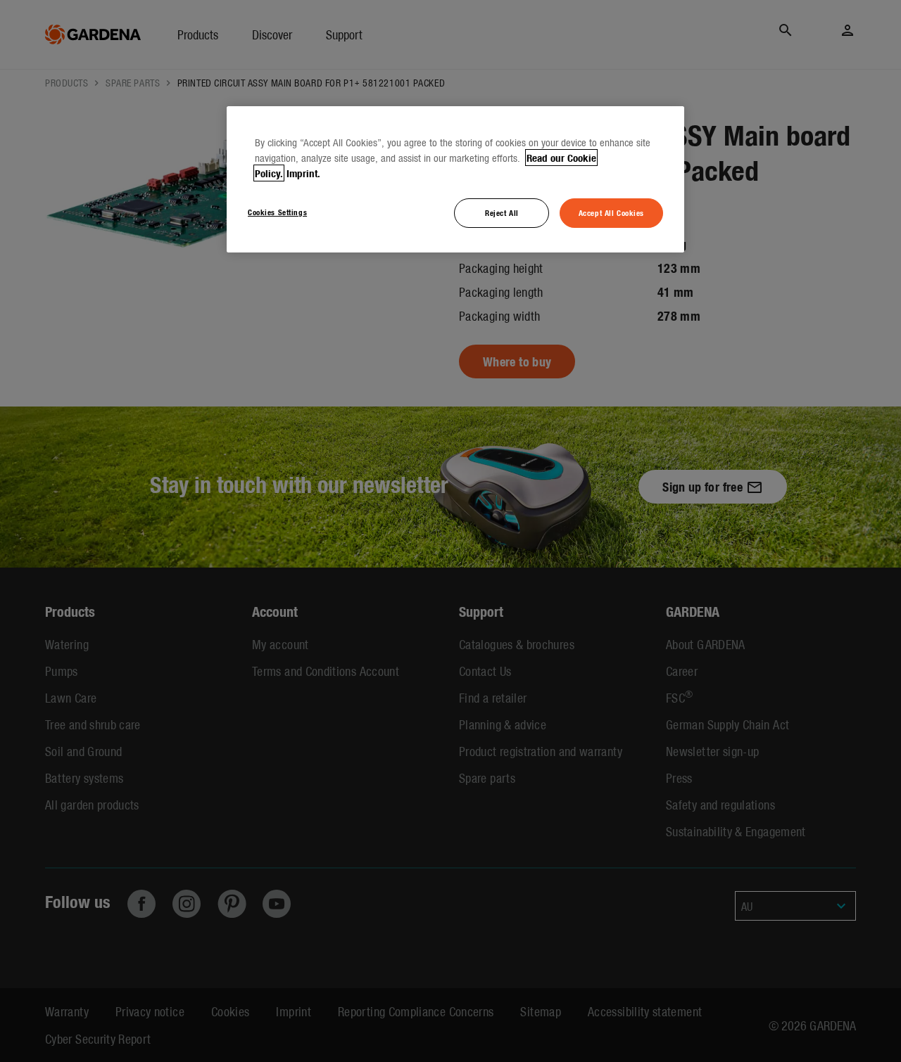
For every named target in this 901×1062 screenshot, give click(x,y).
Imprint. (303, 173)
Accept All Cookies (611, 212)
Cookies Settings (277, 211)
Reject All (502, 212)
